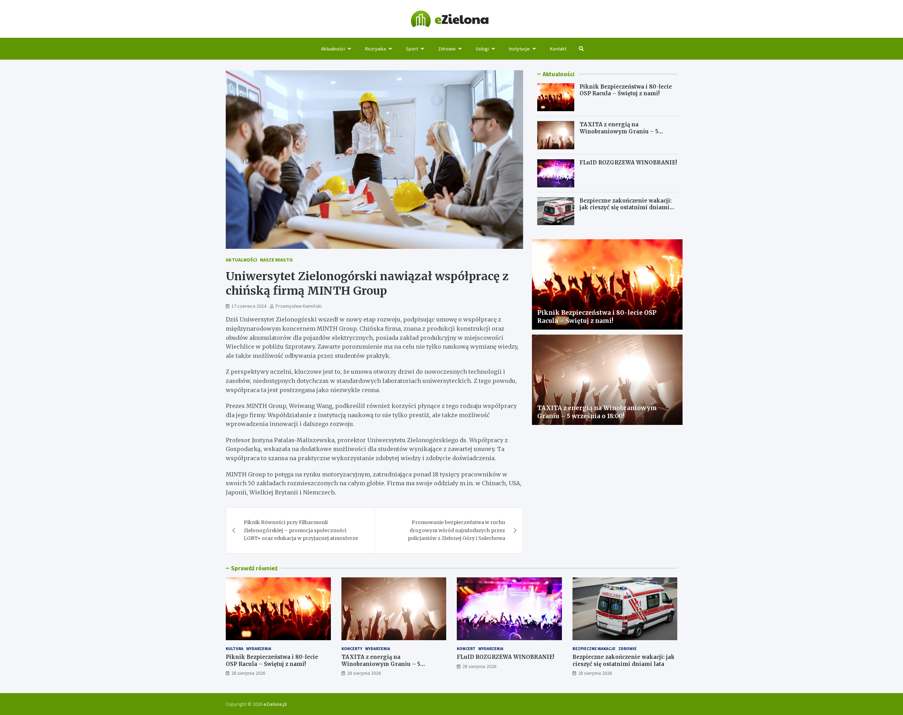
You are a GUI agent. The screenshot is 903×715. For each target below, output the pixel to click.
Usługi (482, 49)
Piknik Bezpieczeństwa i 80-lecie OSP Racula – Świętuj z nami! (626, 90)
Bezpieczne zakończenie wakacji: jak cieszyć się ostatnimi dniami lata (626, 208)
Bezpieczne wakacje (594, 648)
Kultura (234, 648)
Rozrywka (375, 49)
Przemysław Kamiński (298, 306)
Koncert (466, 648)
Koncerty (351, 648)
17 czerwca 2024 (248, 306)
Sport (412, 49)
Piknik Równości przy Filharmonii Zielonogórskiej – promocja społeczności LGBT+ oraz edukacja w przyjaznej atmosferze (301, 530)
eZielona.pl (275, 704)
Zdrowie (447, 49)
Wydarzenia (258, 648)
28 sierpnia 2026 (248, 673)
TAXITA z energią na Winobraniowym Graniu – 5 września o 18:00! (619, 131)
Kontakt (558, 49)
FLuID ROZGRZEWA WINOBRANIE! (628, 163)
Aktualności (333, 49)
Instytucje (519, 49)
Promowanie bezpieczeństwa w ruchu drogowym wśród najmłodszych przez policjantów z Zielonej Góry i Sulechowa (456, 530)
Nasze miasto (276, 260)
